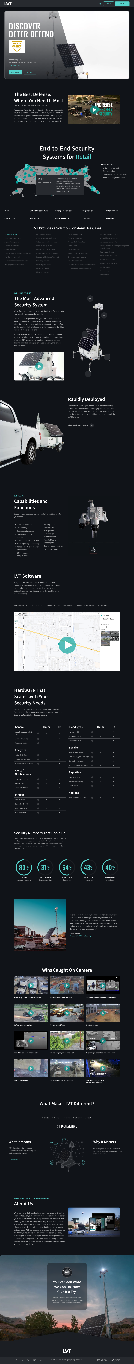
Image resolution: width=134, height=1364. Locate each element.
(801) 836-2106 (14, 65)
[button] (39, 366)
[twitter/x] (28, 1360)
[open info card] (107, 357)
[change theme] (100, 4)
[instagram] (22, 1360)
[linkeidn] (41, 1360)
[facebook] (16, 1360)
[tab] (16, 211)
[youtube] (35, 1360)
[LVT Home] (8, 3)
